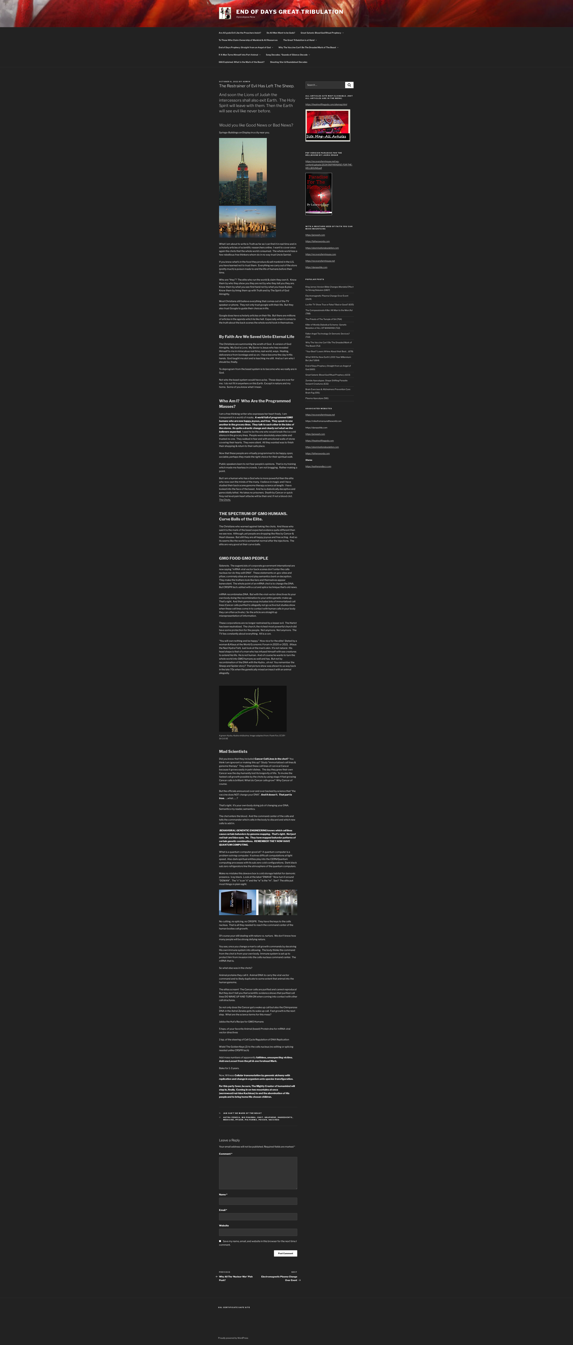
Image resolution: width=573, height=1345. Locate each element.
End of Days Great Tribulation (290, 12)
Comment (225, 1153)
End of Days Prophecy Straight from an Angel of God (245, 47)
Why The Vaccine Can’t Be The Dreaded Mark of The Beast (307, 47)
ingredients (285, 1117)
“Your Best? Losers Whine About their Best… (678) (329, 351)
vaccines (274, 1120)
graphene (270, 1117)
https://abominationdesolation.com (322, 248)
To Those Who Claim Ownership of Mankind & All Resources (248, 40)
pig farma (251, 1120)
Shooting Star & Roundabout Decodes (288, 62)
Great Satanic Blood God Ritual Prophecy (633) (327, 375)
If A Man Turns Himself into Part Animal (238, 54)
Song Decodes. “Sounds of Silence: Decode (287, 54)
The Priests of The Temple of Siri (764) (323, 319)
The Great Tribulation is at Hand (298, 40)
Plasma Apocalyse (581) (317, 398)
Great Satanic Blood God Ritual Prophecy (321, 32)
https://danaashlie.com (316, 267)
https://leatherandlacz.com (318, 466)
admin (246, 82)
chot (260, 1117)
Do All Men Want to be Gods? (281, 32)
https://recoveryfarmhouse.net (320, 261)
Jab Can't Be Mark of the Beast (242, 1113)
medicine (228, 1120)
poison (263, 1120)
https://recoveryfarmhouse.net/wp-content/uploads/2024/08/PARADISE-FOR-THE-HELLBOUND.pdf (328, 164)
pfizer (239, 1120)
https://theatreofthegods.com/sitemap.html (326, 104)
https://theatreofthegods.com (319, 440)
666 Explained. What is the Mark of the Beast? (241, 62)
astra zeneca (231, 1117)
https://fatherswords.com (317, 241)
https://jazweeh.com (315, 235)
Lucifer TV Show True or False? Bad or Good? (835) (329, 304)
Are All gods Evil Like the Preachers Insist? (240, 32)
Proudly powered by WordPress (233, 1338)
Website (224, 1225)
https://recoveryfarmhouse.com (320, 254)
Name (223, 1194)
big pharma (249, 1117)
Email (223, 1210)
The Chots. (225, 499)
